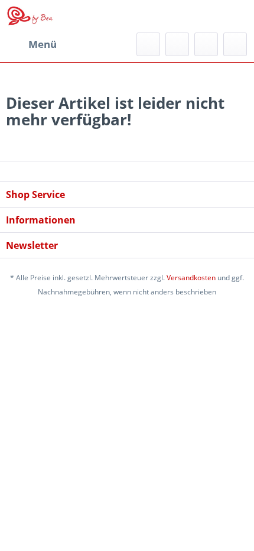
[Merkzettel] (177, 44)
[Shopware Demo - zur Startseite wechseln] (30, 16)
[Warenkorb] (235, 44)
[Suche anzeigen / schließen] (148, 44)
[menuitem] (31, 44)
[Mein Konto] (206, 44)
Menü (42, 44)
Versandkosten (191, 278)
